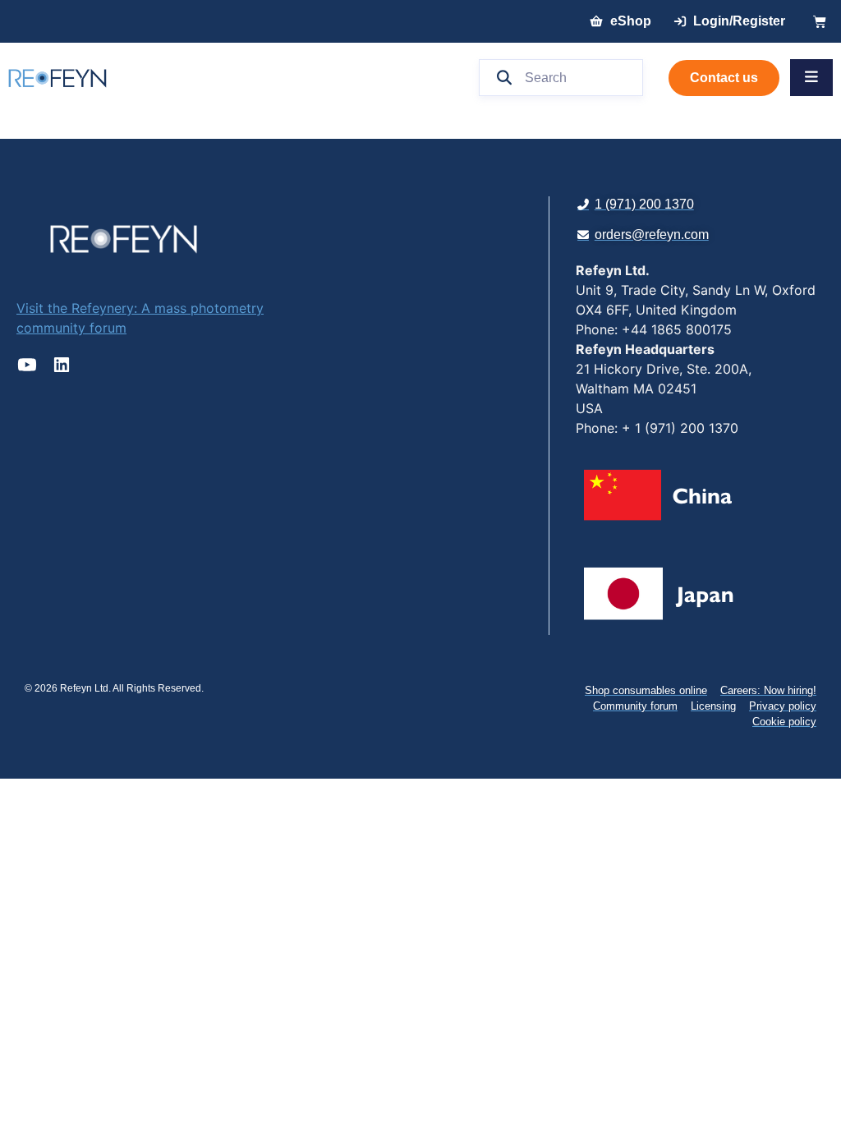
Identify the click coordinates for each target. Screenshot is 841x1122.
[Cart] (819, 21)
